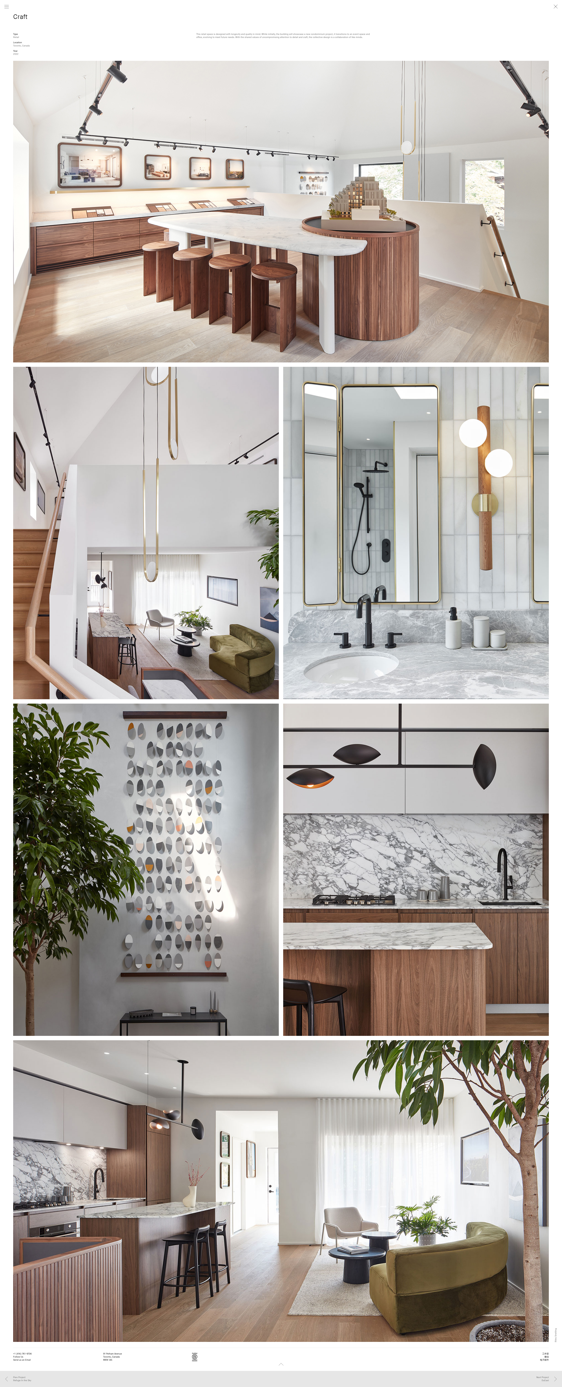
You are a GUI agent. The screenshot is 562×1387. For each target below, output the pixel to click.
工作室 (545, 1353)
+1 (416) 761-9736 (22, 1353)
